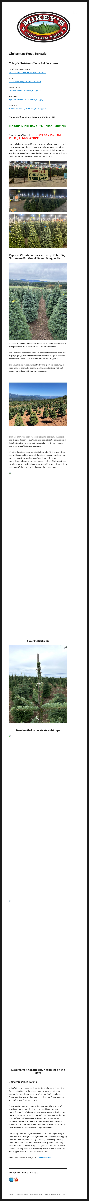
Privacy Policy (38, 1194)
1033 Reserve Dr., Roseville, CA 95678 (25, 90)
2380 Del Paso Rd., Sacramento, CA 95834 (26, 99)
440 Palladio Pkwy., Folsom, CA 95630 (25, 81)
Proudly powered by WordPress (55, 1194)
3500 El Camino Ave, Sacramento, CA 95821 (27, 72)
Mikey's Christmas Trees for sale (20, 1194)
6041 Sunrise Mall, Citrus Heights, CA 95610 (27, 109)
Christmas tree (44, 1158)
